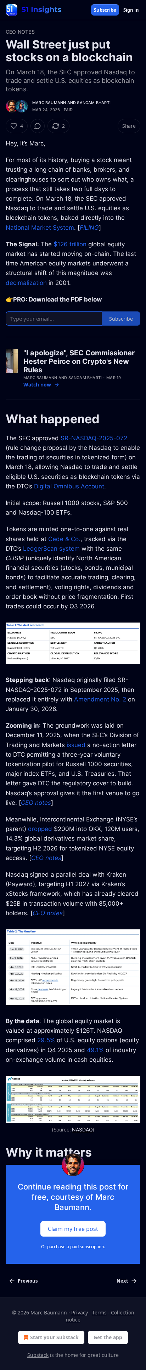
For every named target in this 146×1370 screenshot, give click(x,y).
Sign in (131, 10)
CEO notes (36, 802)
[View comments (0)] (37, 126)
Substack (38, 1355)
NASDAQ (82, 1130)
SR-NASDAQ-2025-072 (94, 438)
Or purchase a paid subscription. (73, 1247)
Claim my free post (73, 1229)
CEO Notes (20, 32)
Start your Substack (54, 1337)
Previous (28, 1281)
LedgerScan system (51, 548)
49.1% (95, 1050)
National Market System (40, 227)
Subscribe (105, 10)
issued (76, 745)
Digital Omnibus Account (69, 486)
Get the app (108, 1337)
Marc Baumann (49, 102)
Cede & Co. (64, 539)
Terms (99, 1312)
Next (122, 1281)
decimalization (26, 282)
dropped (40, 828)
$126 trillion (70, 244)
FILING (89, 227)
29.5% (46, 1040)
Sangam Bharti (94, 102)
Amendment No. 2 (100, 699)
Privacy (79, 1312)
